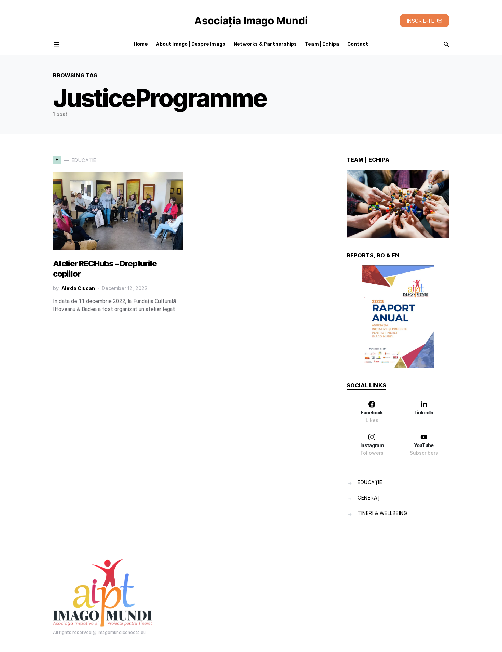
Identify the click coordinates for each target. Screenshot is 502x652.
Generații (370, 498)
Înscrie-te (420, 21)
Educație (370, 482)
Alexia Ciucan (78, 288)
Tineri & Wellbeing (382, 513)
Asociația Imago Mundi (251, 20)
